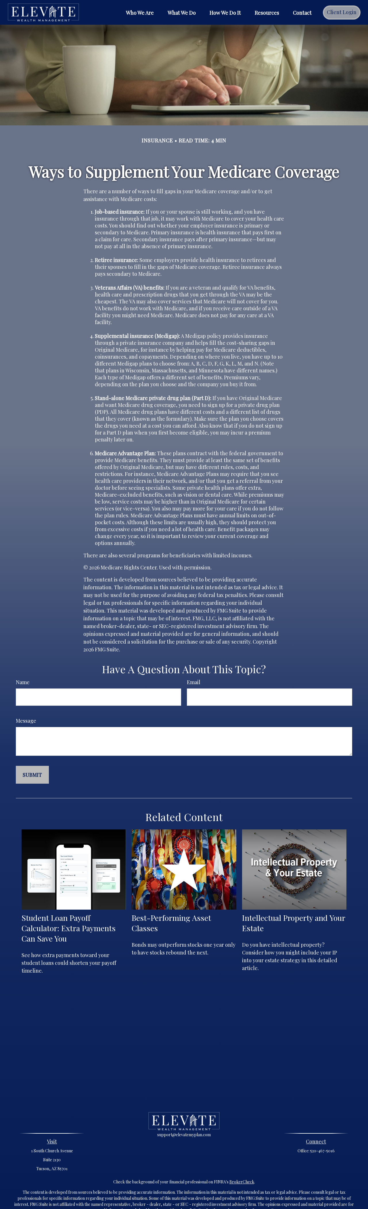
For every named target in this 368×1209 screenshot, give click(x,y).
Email (193, 682)
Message (26, 720)
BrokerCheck (241, 1182)
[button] (139, 12)
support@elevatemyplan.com (184, 1134)
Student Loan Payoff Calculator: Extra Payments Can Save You (69, 928)
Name (23, 682)
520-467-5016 (322, 1150)
